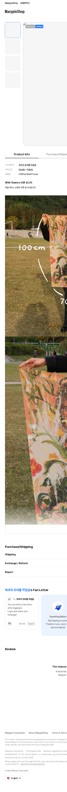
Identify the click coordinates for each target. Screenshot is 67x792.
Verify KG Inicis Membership (33, 764)
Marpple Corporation (15, 733)
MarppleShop (11, 3)
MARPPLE (25, 3)
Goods (22, 169)
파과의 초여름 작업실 (27, 165)
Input (31, 623)
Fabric (30, 169)
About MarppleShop (38, 733)
